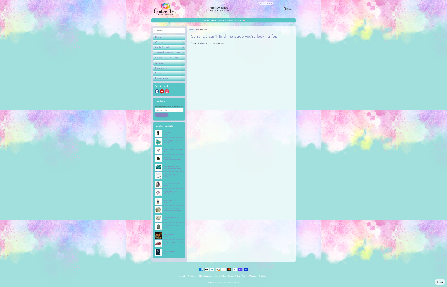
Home (158, 37)
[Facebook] (157, 91)
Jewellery (170, 64)
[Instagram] (167, 91)
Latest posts (170, 79)
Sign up (269, 3)
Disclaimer (263, 276)
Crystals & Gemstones (170, 58)
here (203, 43)
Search (182, 276)
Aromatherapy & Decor (170, 53)
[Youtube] (162, 91)
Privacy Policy (234, 276)
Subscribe (161, 115)
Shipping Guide (205, 276)
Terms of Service (249, 276)
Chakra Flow (223, 282)
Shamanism (170, 69)
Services (170, 74)
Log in (262, 3)
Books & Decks (170, 48)
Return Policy (220, 276)
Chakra (170, 43)
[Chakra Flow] (165, 9)
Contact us (192, 276)
